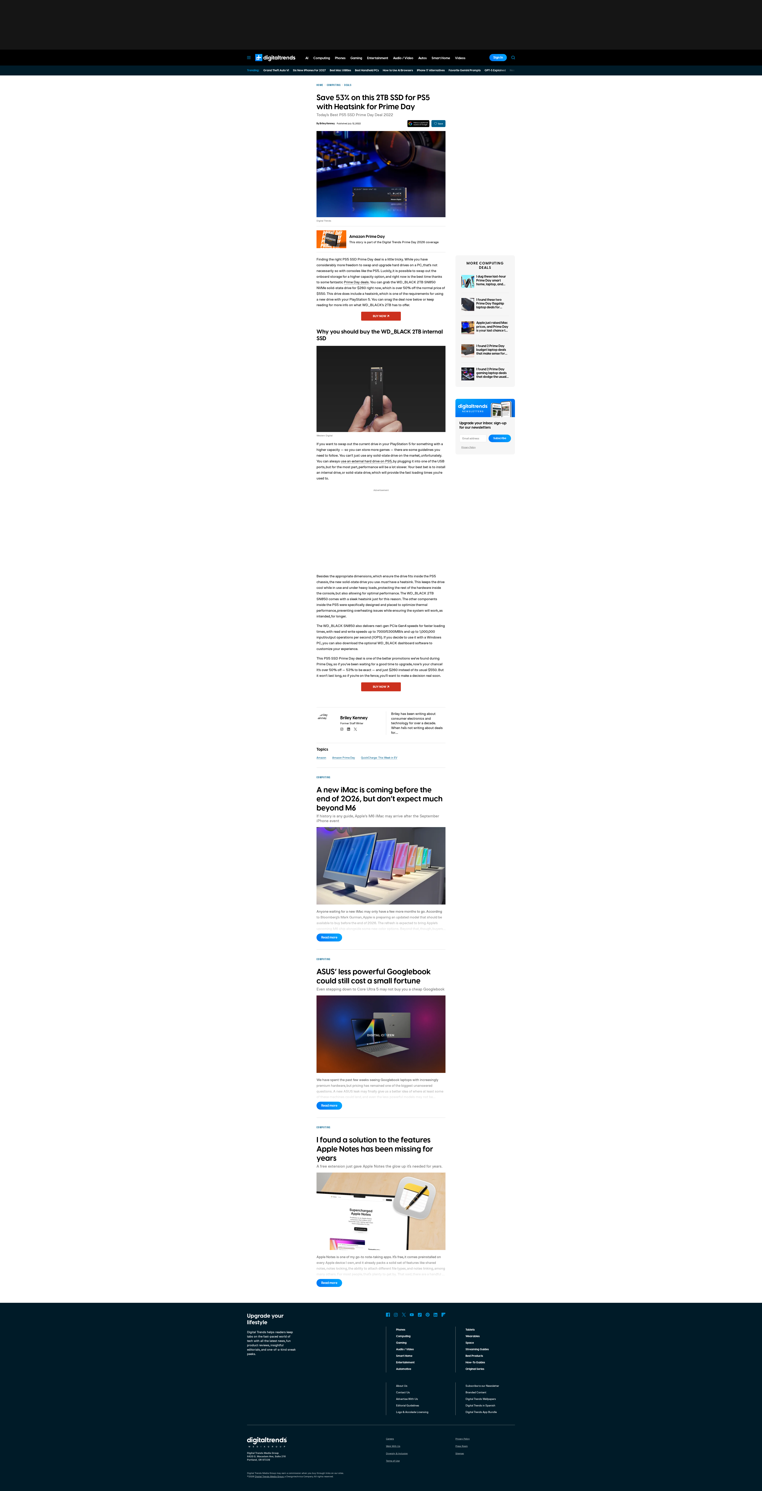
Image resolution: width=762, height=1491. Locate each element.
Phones (400, 1330)
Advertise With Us (407, 1398)
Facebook (388, 1315)
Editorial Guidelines (407, 1405)
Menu (249, 58)
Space (470, 1343)
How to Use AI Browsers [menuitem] (398, 70)
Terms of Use (393, 1460)
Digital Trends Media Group (269, 1476)
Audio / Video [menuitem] (403, 58)
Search (513, 58)
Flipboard (443, 1315)
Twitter (404, 1315)
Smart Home (404, 1356)
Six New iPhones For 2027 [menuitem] (309, 70)
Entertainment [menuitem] (377, 58)
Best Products (474, 1356)
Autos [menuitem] (422, 58)
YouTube (412, 1315)
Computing (403, 1336)
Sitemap (459, 1453)
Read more (329, 937)
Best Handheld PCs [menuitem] (367, 70)
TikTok (420, 1315)
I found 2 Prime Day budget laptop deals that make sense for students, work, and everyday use (491, 354)
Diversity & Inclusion (397, 1453)
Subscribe (499, 438)
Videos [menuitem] (460, 58)
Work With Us (393, 1446)
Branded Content (476, 1392)
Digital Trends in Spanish (480, 1405)
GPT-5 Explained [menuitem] (495, 70)
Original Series (475, 1369)
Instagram (396, 1315)
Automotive (403, 1369)
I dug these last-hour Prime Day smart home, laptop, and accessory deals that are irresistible (491, 284)
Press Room (461, 1446)
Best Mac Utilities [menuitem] (340, 70)
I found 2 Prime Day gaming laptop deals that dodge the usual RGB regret (491, 375)
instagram (341, 729)
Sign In (498, 57)
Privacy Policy (468, 447)
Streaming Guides (477, 1349)
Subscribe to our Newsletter (482, 1385)
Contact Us (403, 1392)
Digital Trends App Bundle (481, 1412)
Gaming (401, 1343)
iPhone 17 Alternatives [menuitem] (431, 70)
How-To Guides (475, 1363)
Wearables (473, 1336)
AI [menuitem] (306, 58)
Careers (390, 1438)
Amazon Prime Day (367, 236)
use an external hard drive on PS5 (366, 461)
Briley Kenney (327, 123)
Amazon (321, 757)
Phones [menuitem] (340, 58)
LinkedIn (436, 1315)
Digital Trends (268, 63)
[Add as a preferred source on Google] (418, 123)
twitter (355, 729)
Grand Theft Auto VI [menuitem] (276, 70)
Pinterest (428, 1315)
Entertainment (405, 1363)
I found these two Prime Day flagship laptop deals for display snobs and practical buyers (490, 307)
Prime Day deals (356, 282)
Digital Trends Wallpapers (481, 1398)
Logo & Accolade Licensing (412, 1412)
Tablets (470, 1330)
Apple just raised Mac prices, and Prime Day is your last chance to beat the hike (492, 329)
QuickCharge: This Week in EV (379, 757)
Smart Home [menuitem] (441, 58)
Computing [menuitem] (321, 58)
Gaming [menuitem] (356, 58)
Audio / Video (405, 1349)
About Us (401, 1385)
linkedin (348, 729)
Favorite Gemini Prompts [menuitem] (465, 70)
